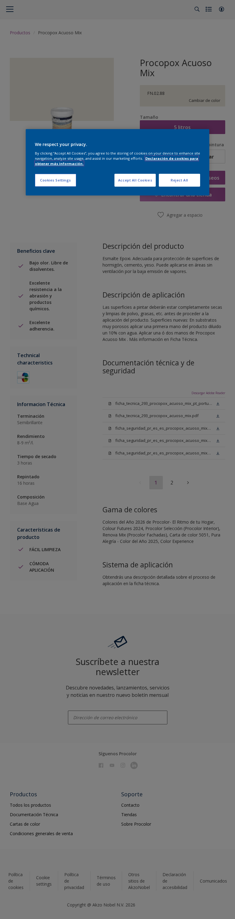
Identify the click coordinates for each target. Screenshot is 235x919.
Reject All (179, 180)
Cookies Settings (55, 180)
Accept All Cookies (135, 180)
